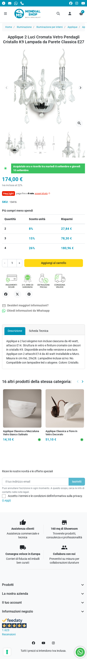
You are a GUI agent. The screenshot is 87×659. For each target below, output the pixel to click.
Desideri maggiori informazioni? (25, 306)
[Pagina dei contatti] (3, 3)
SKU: (5, 201)
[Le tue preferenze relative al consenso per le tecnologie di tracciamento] (7, 652)
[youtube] (83, 3)
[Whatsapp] (16, 3)
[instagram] (77, 3)
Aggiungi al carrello (53, 263)
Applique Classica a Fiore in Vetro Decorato (61, 433)
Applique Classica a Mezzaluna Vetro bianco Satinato (21, 433)
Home (8, 27)
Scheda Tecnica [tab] (38, 330)
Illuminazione (24, 27)
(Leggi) (6, 500)
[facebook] (70, 3)
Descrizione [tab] (15, 330)
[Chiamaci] (22, 3)
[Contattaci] (9, 3)
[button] (58, 13)
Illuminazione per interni (49, 27)
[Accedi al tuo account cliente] (69, 13)
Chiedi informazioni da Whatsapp (28, 310)
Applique (72, 27)
